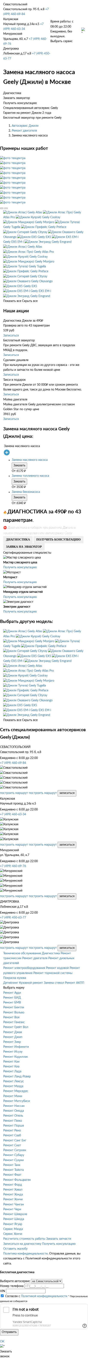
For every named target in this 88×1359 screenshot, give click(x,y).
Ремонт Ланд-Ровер (17, 1076)
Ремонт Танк (11, 1165)
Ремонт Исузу (12, 1051)
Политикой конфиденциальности (44, 1296)
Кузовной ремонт (31, 982)
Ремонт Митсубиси (16, 1101)
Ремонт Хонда (13, 1194)
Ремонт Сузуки (13, 1160)
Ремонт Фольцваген (17, 1179)
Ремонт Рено (12, 1130)
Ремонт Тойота (13, 1170)
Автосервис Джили (25, 125)
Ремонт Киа (11, 1066)
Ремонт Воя (11, 1017)
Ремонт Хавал (12, 1189)
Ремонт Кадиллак (15, 1056)
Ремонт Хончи (13, 1199)
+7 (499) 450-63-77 (13, 917)
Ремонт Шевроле (15, 1214)
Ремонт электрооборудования (24, 968)
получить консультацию (58, 539)
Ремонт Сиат (12, 1145)
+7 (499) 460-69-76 (13, 866)
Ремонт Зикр (12, 1042)
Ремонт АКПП (74, 982)
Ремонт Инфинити (16, 1046)
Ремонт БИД (12, 997)
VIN (2, 1291)
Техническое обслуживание (22, 953)
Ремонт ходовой (57, 968)
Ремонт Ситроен (14, 1150)
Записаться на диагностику (22, 1243)
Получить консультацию (20, 567)
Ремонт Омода (13, 1110)
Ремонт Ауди (12, 992)
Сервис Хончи (12, 1234)
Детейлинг (10, 982)
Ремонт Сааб (12, 1135)
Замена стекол (54, 982)
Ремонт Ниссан (14, 1106)
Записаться (11, 335)
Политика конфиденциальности (25, 1253)
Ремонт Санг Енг (14, 1140)
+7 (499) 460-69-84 (13, 762)
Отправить (9, 1332)
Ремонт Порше (13, 1125)
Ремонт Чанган (13, 1204)
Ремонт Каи (11, 1061)
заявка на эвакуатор (24, 546)
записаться (67, 793)
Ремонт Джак (12, 1032)
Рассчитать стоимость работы (24, 1238)
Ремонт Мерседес (15, 1091)
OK (2, 1341)
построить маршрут (14, 793)
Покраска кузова (14, 978)
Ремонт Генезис (14, 1022)
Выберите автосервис (15, 1281)
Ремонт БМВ (12, 1002)
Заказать (19, 465)
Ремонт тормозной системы (52, 973)
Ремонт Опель (13, 1115)
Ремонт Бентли (13, 1007)
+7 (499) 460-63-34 (13, 814)
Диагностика (51, 953)
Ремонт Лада (12, 1071)
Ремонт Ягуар (12, 1224)
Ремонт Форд (12, 1184)
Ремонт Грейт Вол (15, 1027)
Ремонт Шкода (13, 1219)
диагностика (18, 539)
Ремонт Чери (12, 1209)
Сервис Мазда (13, 1229)
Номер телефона (11, 1286)
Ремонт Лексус (13, 1081)
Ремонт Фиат (12, 1174)
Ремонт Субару (13, 1155)
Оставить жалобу (15, 1248)
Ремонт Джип (12, 1037)
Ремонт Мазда (13, 1086)
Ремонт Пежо (12, 1120)
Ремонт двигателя (24, 130)
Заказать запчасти (58, 1238)
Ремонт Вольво (13, 1012)
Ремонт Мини (12, 1096)
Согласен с (36, 1296)
